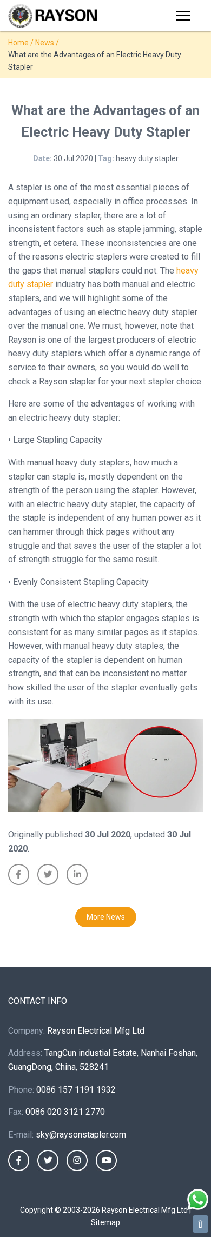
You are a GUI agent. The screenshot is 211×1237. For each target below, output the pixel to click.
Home (18, 42)
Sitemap (105, 1222)
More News (106, 917)
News (44, 42)
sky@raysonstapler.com (81, 1134)
